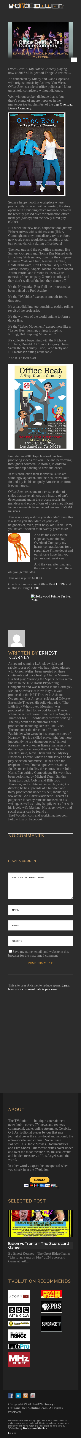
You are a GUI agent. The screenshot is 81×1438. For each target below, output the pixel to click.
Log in (12, 1433)
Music (50, 53)
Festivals (34, 53)
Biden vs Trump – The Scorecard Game (38, 1245)
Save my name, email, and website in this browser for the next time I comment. (38, 953)
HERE (60, 584)
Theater (40, 57)
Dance (18, 53)
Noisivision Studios (35, 1428)
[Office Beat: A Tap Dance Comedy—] (19, 638)
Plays (62, 53)
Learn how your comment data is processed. (39, 987)
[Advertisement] (40, 1036)
